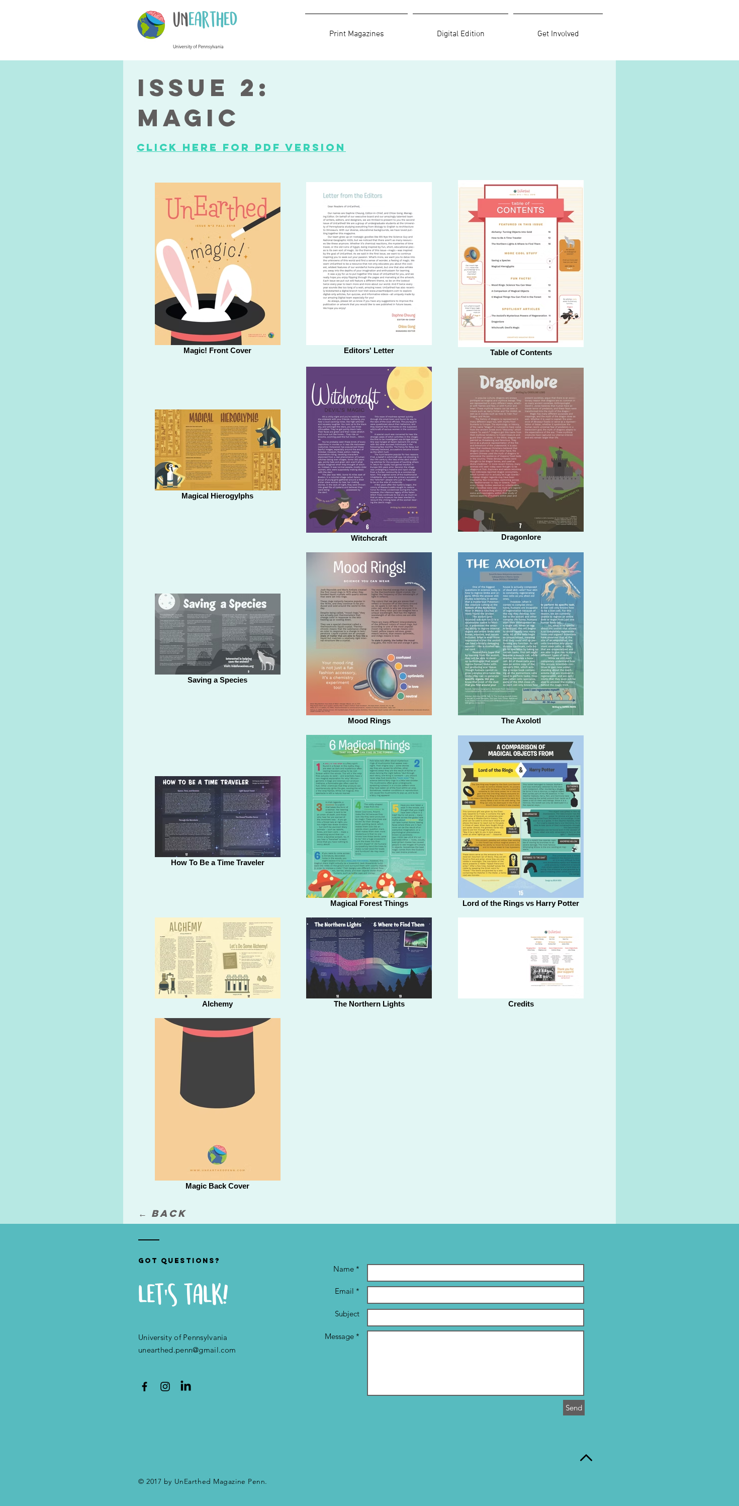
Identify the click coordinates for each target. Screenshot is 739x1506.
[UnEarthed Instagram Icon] (165, 1386)
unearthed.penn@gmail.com (187, 1350)
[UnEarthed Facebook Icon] (144, 1386)
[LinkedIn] (185, 1386)
